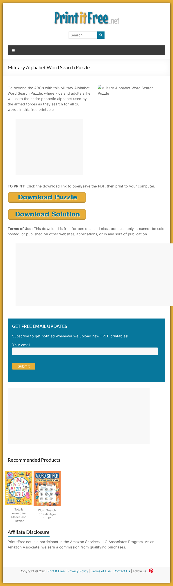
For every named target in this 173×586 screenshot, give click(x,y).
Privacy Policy (78, 571)
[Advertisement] (49, 147)
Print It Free (56, 571)
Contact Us (122, 571)
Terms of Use (101, 571)
